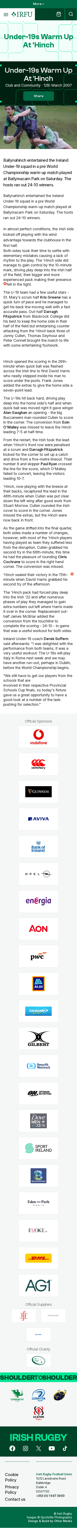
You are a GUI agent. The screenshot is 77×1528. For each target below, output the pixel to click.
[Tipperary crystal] (53, 1316)
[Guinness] (38, 791)
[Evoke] (38, 1230)
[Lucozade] (38, 1011)
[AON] (38, 928)
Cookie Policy (11, 1477)
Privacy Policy (12, 1489)
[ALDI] (38, 983)
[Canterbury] (38, 764)
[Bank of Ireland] (38, 846)
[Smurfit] (38, 1066)
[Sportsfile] (38, 1334)
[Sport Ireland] (38, 1148)
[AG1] (38, 1285)
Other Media (63, 1521)
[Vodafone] (38, 736)
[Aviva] (38, 819)
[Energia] (38, 901)
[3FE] (24, 1316)
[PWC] (38, 956)
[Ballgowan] (38, 1175)
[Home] (21, 14)
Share (38, 96)
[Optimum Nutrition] (38, 1093)
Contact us (15, 1499)
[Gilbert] (38, 1038)
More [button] (37, 4)
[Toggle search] (71, 14)
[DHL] (38, 1258)
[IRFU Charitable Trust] (38, 1360)
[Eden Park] (38, 1203)
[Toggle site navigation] (5, 14)
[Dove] (38, 1120)
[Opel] (38, 874)
